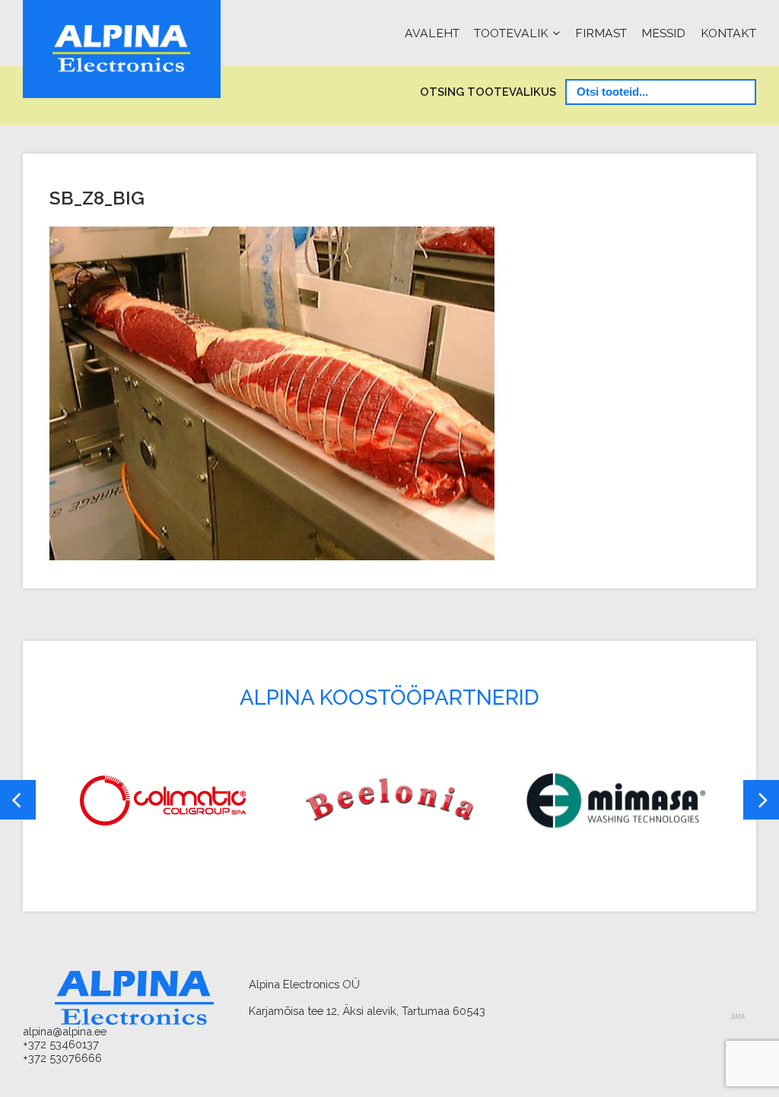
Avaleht (432, 33)
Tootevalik (511, 33)
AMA (738, 1017)
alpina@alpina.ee (65, 1031)
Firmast (601, 33)
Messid (663, 33)
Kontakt (728, 33)
